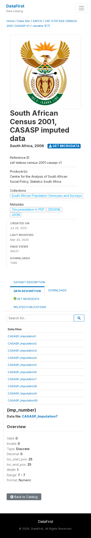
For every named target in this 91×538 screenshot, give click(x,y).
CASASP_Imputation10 (23, 400)
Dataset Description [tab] (29, 282)
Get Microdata (66, 146)
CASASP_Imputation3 (22, 350)
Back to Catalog (25, 497)
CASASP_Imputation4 (22, 357)
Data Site (23, 21)
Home (11, 21)
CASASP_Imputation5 (22, 365)
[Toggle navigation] (81, 8)
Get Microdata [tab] (27, 299)
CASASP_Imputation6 (22, 372)
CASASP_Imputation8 (22, 386)
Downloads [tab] (57, 290)
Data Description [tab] (27, 291)
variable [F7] (41, 25)
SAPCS (37, 21)
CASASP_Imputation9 (22, 393)
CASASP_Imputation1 (22, 336)
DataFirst (15, 6)
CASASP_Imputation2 (22, 343)
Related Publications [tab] (30, 307)
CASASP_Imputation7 (22, 379)
